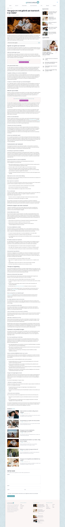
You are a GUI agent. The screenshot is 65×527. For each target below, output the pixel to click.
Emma (9, 15)
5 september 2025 (26, 421)
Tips (41, 5)
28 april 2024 (13, 15)
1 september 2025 (26, 450)
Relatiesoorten (33, 5)
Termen (54, 5)
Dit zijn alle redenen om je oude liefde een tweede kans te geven (52, 12)
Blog (46, 504)
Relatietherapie (9, 294)
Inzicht (16, 5)
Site (25, 489)
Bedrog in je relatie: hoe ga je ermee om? (29, 449)
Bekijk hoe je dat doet (24, 100)
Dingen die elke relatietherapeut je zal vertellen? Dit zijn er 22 (52, 18)
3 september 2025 (26, 442)
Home (10, 5)
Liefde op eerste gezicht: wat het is (40, 516)
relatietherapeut (15, 289)
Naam (8, 485)
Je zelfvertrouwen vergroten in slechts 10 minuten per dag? (24, 98)
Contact (21, 508)
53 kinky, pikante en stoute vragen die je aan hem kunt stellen (47, 53)
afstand (38, 120)
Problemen (24, 5)
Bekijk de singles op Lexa (24, 62)
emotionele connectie (32, 119)
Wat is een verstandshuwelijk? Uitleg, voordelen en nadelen (51, 70)
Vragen (47, 5)
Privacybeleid (22, 505)
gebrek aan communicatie (19, 286)
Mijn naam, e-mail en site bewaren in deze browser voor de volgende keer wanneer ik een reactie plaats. (23, 493)
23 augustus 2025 (26, 461)
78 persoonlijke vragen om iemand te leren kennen (51, 66)
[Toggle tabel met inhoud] (39, 42)
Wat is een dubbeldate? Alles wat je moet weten (52, 33)
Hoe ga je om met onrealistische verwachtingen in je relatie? (27, 430)
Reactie (8, 474)
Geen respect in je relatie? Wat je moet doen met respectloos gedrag (51, 63)
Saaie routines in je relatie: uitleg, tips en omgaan (52, 28)
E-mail (8, 489)
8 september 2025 (26, 413)
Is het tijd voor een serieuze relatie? (24, 60)
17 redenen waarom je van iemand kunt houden (51, 59)
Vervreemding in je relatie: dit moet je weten (30, 420)
